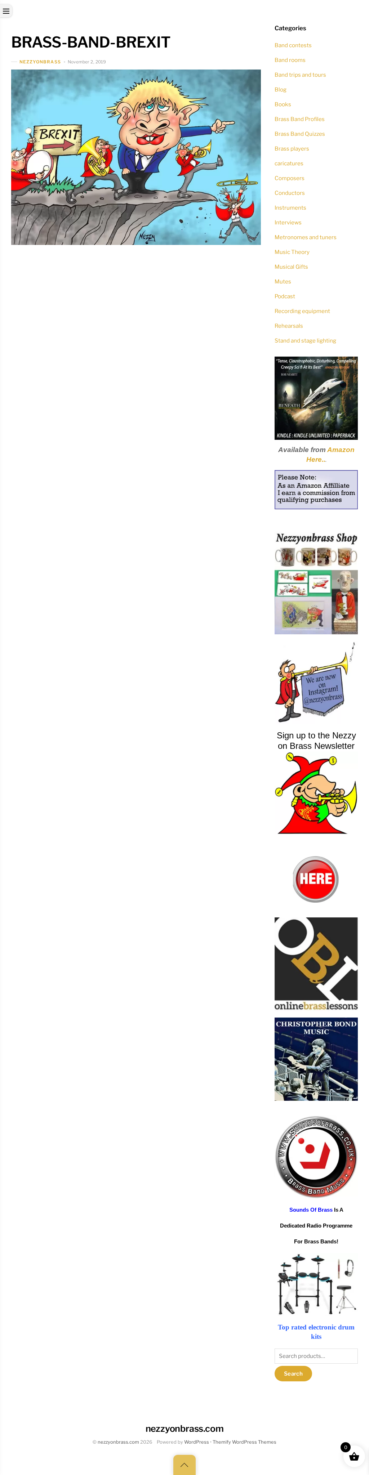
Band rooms (290, 60)
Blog (280, 89)
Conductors (290, 192)
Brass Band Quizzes (300, 133)
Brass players (292, 148)
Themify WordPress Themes (244, 1442)
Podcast (285, 296)
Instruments (290, 207)
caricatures (289, 163)
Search (293, 1373)
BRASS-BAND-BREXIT (91, 42)
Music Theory (292, 252)
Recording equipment (302, 311)
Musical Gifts (291, 266)
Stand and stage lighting (305, 340)
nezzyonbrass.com (118, 1442)
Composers (289, 178)
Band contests (293, 45)
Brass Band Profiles (300, 119)
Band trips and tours (300, 74)
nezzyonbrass (40, 61)
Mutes (283, 281)
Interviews (288, 222)
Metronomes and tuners (306, 237)
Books (283, 104)
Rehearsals (289, 325)
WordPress (196, 1442)
